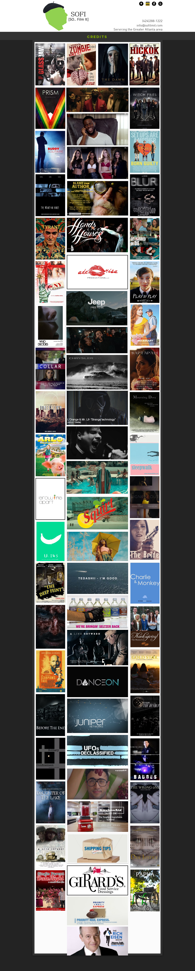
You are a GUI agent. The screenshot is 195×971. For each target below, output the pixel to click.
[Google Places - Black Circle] (141, 4)
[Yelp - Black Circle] (160, 4)
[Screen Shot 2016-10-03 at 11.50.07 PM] (148, 4)
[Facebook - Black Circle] (154, 4)
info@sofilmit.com (149, 26)
